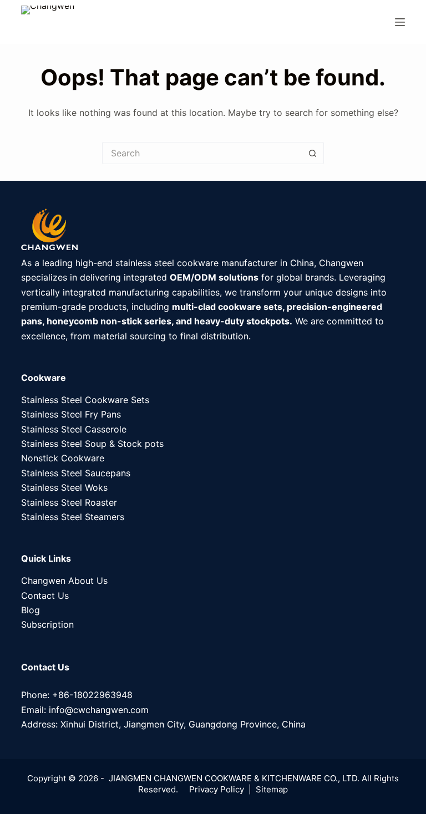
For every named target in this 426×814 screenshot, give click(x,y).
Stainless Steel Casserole (73, 429)
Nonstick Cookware (62, 458)
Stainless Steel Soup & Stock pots (92, 443)
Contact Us (45, 595)
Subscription (47, 624)
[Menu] (400, 22)
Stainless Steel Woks (64, 487)
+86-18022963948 (92, 694)
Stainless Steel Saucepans (75, 473)
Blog (30, 609)
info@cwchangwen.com (99, 709)
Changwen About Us (64, 580)
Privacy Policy (216, 789)
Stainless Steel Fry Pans (71, 414)
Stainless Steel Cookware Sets (85, 399)
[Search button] (313, 153)
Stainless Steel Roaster (69, 502)
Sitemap (272, 789)
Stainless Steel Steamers (72, 516)
